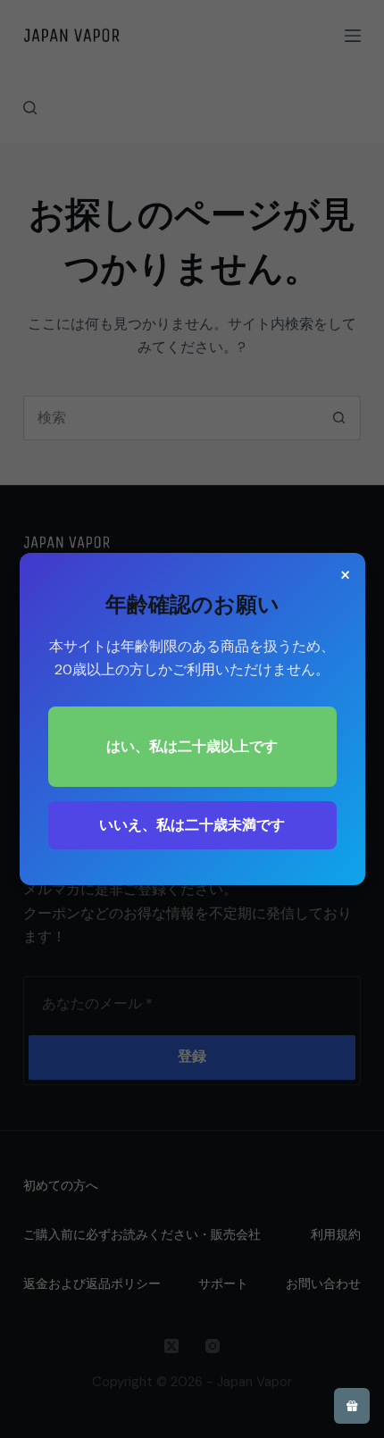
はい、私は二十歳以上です (192, 746)
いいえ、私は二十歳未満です (192, 824)
